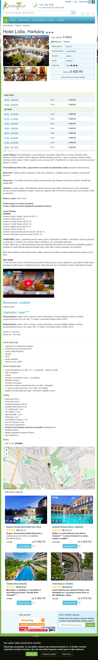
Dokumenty (83, 1)
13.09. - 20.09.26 (11, 123)
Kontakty (61, 20)
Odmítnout (66, 654)
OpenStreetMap (8, 488)
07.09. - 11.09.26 (11, 118)
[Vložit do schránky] (33, 546)
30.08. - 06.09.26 (11, 99)
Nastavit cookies (49, 654)
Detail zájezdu (24, 546)
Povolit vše (31, 654)
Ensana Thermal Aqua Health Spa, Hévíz (23, 526)
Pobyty (13, 20)
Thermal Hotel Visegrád (16, 583)
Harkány (66, 41)
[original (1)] (30, 70)
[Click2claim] (37, 629)
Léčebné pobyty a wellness (43, 20)
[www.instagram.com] (89, 2)
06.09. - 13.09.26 (11, 114)
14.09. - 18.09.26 (11, 128)
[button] (49, 465)
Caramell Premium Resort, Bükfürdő (67, 526)
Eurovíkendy (24, 20)
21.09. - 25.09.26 (11, 137)
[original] (19, 70)
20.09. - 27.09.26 (11, 133)
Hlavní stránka (5, 20)
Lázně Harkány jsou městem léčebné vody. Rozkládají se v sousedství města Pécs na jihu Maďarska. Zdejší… (70, 592)
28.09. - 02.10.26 (11, 147)
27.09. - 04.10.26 (11, 142)
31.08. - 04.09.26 (11, 104)
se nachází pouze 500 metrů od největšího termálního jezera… (24, 536)
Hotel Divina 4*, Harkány (62, 583)
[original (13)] (30, 77)
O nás (75, 1)
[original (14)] (41, 77)
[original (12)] (19, 77)
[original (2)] (26, 50)
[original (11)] (9, 77)
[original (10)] (41, 70)
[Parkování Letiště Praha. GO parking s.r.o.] (32, 621)
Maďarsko (57, 41)
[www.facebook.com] (93, 2)
